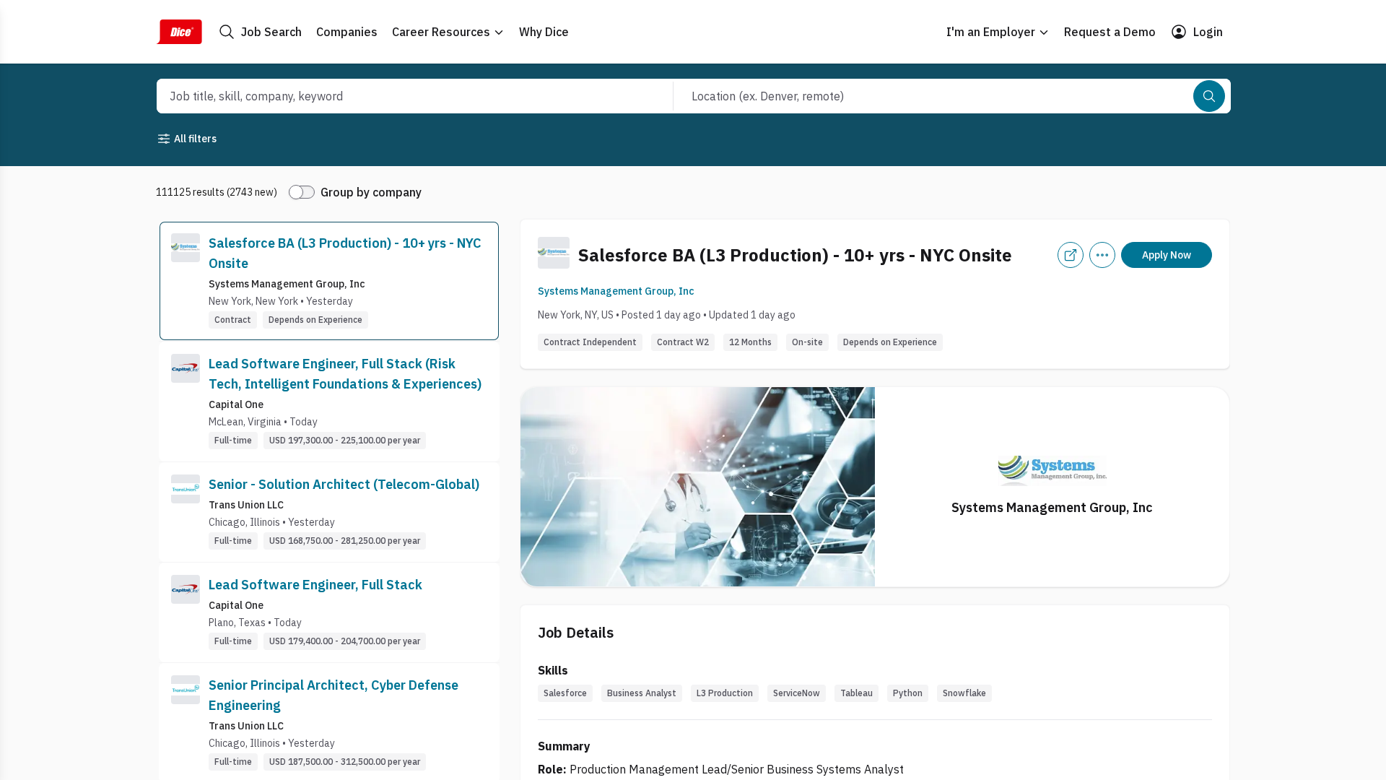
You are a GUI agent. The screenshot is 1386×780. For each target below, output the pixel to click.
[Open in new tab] (1071, 255)
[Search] (1209, 96)
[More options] (1102, 255)
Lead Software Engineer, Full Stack (315, 584)
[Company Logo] (185, 281)
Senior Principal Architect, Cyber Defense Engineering (333, 695)
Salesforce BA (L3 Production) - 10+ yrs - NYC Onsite (345, 253)
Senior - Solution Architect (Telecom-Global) (344, 484)
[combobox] (399, 96)
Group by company (371, 192)
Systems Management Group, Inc (616, 291)
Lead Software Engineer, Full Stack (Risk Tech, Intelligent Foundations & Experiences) (345, 373)
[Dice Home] (179, 31)
